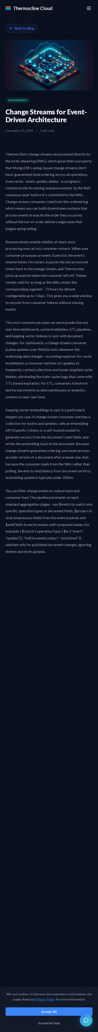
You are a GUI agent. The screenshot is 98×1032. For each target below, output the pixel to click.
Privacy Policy (45, 999)
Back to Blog (24, 28)
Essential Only (49, 1023)
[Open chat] (86, 1020)
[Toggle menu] (89, 8)
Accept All (49, 1012)
